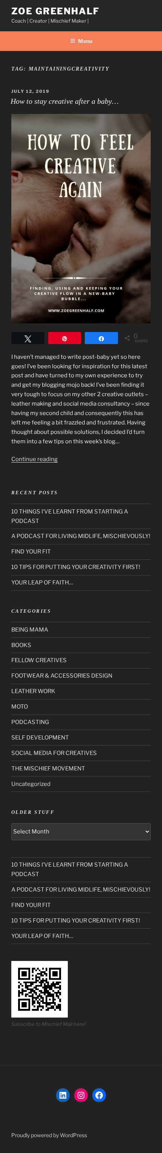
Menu (85, 41)
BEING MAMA (29, 629)
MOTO (19, 706)
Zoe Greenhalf (55, 11)
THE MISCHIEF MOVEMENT (48, 768)
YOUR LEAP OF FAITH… (42, 582)
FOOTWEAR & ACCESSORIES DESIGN (61, 675)
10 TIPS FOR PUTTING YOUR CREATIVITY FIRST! (75, 567)
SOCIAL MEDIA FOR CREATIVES (54, 753)
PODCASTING (30, 722)
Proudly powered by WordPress (49, 1135)
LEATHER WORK (33, 691)
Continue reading (34, 459)
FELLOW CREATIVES (39, 660)
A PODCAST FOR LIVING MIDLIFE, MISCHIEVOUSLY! (80, 536)
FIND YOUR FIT (31, 551)
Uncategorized (30, 784)
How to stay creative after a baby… (65, 101)
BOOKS (21, 645)
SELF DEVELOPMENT (40, 737)
